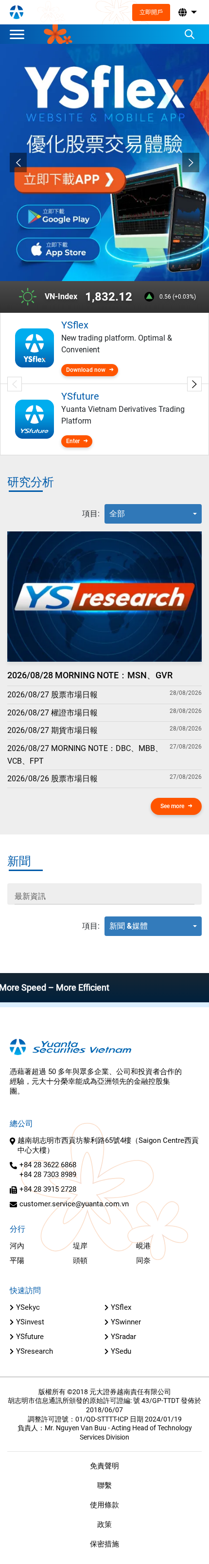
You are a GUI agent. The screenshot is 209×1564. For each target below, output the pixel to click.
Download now (85, 369)
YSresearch (34, 1351)
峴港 (143, 1245)
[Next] (190, 162)
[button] (186, 12)
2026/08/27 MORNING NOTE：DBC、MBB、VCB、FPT (85, 755)
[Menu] (19, 34)
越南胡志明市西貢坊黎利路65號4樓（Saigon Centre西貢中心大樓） (108, 1145)
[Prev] (18, 162)
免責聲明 (104, 1466)
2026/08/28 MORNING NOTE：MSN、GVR (90, 675)
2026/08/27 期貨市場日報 (52, 730)
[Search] (189, 34)
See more (172, 806)
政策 (104, 1524)
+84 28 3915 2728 (47, 1189)
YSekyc (28, 1307)
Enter (73, 441)
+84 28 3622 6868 (47, 1164)
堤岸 (80, 1245)
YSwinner (126, 1322)
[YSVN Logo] (16, 12)
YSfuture (30, 1336)
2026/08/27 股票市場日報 (52, 694)
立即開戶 (151, 12)
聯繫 (104, 1485)
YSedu (121, 1351)
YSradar (123, 1336)
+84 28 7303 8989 (47, 1174)
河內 (17, 1245)
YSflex (121, 1307)
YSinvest (30, 1322)
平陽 (17, 1260)
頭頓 (80, 1260)
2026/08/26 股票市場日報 (52, 778)
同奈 (143, 1260)
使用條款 (104, 1505)
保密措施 (104, 1544)
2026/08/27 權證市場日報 (52, 712)
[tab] (91, 514)
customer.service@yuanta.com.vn (74, 1203)
